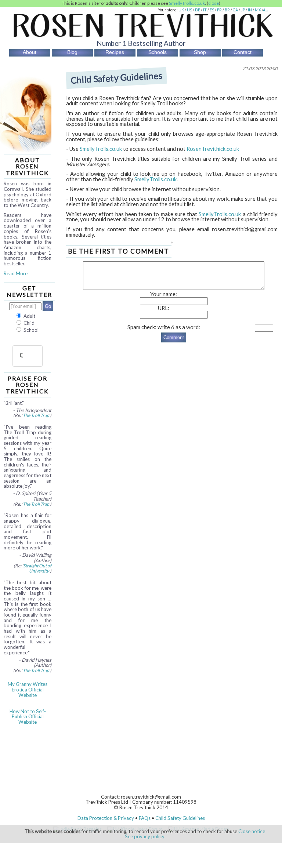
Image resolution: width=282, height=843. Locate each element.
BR (227, 9)
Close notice (251, 831)
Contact (243, 52)
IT (205, 9)
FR (219, 9)
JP (243, 9)
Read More (16, 273)
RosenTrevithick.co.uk (213, 149)
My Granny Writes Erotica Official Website (27, 689)
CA (235, 9)
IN (250, 9)
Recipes (114, 52)
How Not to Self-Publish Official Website (28, 716)
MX (258, 9)
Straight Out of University (37, 568)
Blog (72, 52)
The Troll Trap (36, 415)
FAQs (145, 818)
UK (181, 9)
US (189, 9)
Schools (157, 52)
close (213, 3)
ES (212, 9)
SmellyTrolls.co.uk (187, 3)
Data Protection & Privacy (105, 818)
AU (265, 9)
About (29, 52)
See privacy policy (144, 836)
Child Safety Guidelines (180, 818)
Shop (200, 52)
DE (197, 9)
